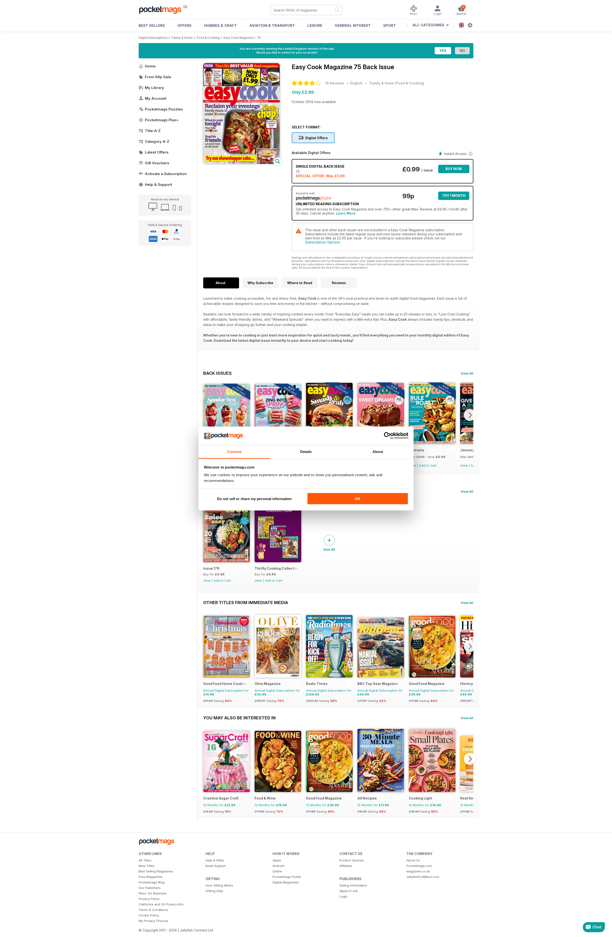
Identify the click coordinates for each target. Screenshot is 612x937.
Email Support (216, 866)
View (464, 465)
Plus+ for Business (153, 893)
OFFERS (184, 25)
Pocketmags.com (419, 866)
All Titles (145, 860)
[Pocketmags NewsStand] (162, 9)
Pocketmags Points (287, 877)
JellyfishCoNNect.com (422, 877)
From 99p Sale (158, 77)
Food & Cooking (208, 37)
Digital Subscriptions (153, 37)
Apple (277, 860)
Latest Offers (157, 152)
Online (277, 871)
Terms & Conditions (153, 910)
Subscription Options (322, 242)
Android (278, 866)
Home (150, 66)
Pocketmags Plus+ (162, 120)
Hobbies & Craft (220, 25)
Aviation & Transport (272, 25)
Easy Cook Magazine (238, 37)
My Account (155, 98)
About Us (413, 860)
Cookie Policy (149, 915)
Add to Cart (428, 465)
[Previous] (207, 415)
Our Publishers (150, 888)
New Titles (146, 866)
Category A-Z (157, 141)
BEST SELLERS (152, 25)
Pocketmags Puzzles (164, 109)
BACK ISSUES (217, 373)
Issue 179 (211, 568)
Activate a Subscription (166, 173)
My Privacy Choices (153, 921)
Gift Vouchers (157, 163)
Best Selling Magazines (156, 871)
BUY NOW (453, 169)
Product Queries (351, 860)
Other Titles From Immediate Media (245, 602)
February (416, 450)
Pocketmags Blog (151, 882)
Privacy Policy (149, 899)
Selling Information (353, 885)
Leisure (314, 25)
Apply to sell (348, 891)
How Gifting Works (219, 885)
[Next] (470, 415)
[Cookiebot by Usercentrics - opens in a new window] (387, 435)
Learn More (345, 213)
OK (357, 499)
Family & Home (182, 37)
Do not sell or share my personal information (254, 499)
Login (343, 896)
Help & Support (158, 184)
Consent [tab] (234, 451)
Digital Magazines (286, 882)
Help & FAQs (215, 860)
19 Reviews (334, 83)
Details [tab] (306, 451)
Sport (389, 25)
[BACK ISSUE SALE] (432, 443)
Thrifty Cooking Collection (277, 568)
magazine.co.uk (418, 871)
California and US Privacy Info (161, 904)
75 (259, 37)
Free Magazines (151, 877)
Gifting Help (214, 891)
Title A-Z (153, 130)
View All (467, 373)
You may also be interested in (239, 717)
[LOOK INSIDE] (241, 162)
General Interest (353, 25)
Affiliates (345, 866)
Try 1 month (453, 195)
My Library (154, 87)
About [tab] (377, 451)
